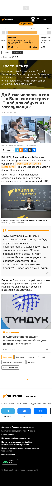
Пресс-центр (11, 332)
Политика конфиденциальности (15, 438)
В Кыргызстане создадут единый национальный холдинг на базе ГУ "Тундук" (25, 340)
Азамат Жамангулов (10, 367)
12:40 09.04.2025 (9, 112)
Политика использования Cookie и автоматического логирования (16, 443)
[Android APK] (9, 462)
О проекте (6, 427)
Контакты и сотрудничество (13, 431)
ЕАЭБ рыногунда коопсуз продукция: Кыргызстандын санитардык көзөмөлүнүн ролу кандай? (22, 44)
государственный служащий (13, 362)
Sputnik (6, 223)
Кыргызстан (20, 357)
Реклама (31, 431)
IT (38, 357)
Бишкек (31, 357)
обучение (31, 362)
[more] (47, 272)
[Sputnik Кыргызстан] (8, 20)
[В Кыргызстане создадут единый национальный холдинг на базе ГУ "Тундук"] (26, 311)
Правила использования (23, 427)
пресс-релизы (7, 434)
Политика (22, 403)
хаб (43, 357)
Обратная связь (8, 454)
